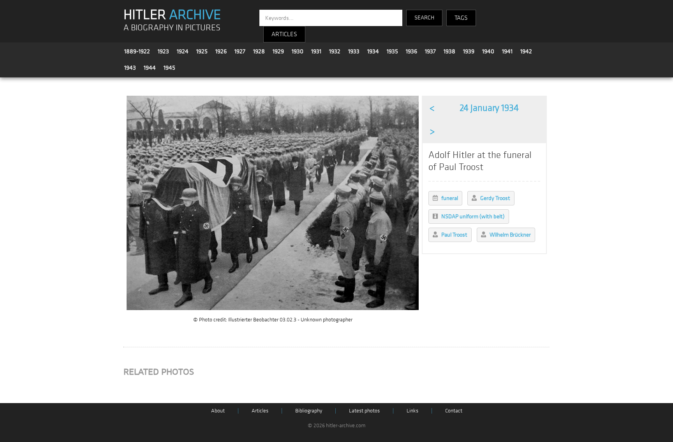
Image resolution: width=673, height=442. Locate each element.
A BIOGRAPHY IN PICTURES (171, 28)
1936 (411, 51)
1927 (239, 51)
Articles (260, 410)
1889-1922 (137, 51)
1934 (373, 51)
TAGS (461, 18)
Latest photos (364, 410)
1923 (163, 51)
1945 (169, 68)
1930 (297, 51)
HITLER (172, 14)
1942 (526, 51)
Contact (453, 410)
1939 (468, 51)
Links (412, 410)
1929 (278, 51)
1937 (430, 51)
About (218, 410)
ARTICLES (284, 34)
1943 (130, 68)
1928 (259, 51)
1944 (150, 68)
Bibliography (308, 410)
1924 (183, 51)
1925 (202, 51)
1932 (334, 51)
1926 (221, 51)
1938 (449, 51)
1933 (353, 51)
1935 (392, 51)
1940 (488, 51)
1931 (316, 51)
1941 (507, 51)
